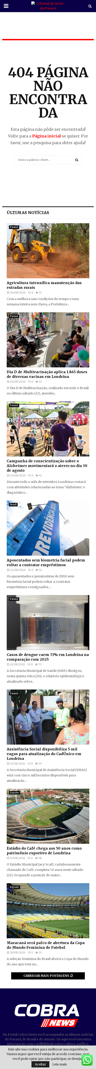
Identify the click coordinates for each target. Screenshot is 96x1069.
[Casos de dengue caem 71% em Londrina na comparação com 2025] (48, 622)
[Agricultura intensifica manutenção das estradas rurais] (48, 250)
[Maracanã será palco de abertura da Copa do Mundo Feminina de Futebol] (48, 910)
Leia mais (59, 1064)
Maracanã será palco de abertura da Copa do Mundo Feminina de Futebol (46, 945)
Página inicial (46, 136)
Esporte (14, 792)
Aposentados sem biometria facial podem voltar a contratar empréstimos (46, 562)
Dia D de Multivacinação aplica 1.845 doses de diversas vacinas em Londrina (47, 374)
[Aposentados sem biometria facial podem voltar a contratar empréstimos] (48, 528)
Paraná (14, 227)
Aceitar (40, 1064)
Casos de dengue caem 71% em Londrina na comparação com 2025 (48, 657)
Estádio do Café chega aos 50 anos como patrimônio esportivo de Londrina (44, 850)
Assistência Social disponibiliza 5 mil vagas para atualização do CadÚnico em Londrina (44, 754)
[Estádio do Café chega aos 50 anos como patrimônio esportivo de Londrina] (48, 816)
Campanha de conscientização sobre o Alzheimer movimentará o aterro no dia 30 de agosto (47, 466)
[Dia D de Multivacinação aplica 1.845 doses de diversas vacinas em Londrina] (48, 340)
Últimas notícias (28, 212)
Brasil (13, 504)
